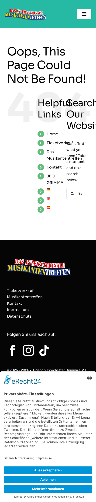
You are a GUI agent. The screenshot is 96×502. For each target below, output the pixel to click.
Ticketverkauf (60, 142)
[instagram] (28, 350)
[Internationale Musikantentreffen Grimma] (25, 9)
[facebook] (12, 350)
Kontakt (54, 167)
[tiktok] (44, 350)
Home (52, 134)
